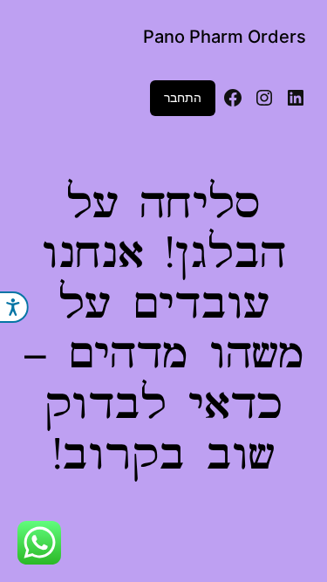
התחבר (182, 97)
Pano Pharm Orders (224, 36)
